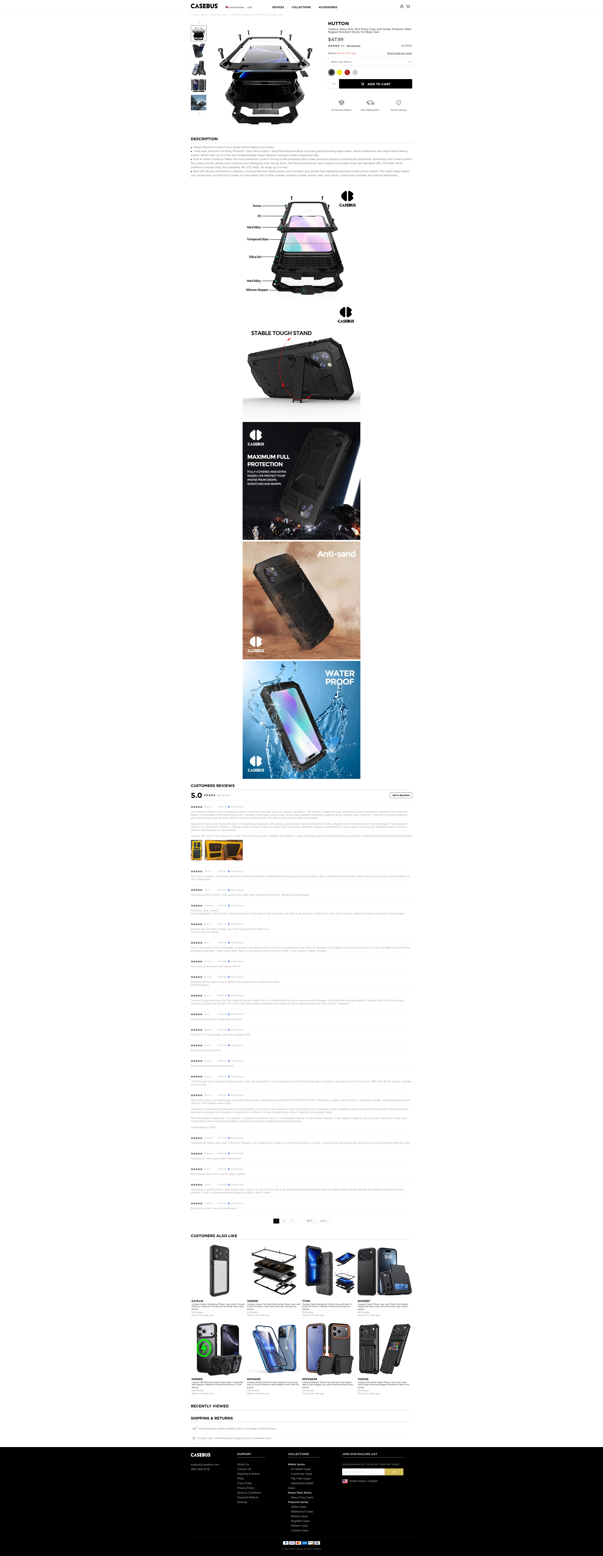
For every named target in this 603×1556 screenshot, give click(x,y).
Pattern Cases (299, 1525)
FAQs (240, 1478)
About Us (243, 1464)
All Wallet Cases (301, 1469)
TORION (363, 1379)
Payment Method (247, 1497)
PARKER (197, 1379)
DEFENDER (309, 1379)
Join (394, 1472)
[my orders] (402, 6)
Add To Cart (379, 84)
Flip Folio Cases (301, 1478)
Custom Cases (300, 1530)
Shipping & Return (248, 1473)
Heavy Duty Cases (302, 1497)
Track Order (244, 1483)
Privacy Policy (245, 1488)
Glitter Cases (299, 1506)
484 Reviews (353, 45)
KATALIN (197, 1301)
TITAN (306, 1301)
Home (194, 15)
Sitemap (242, 1502)
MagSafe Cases (300, 1521)
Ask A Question (401, 795)
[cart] (408, 6)
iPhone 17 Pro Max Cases (214, 15)
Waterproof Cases (302, 1511)
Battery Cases (299, 1516)
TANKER (252, 1301)
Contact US (244, 1469)
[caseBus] (204, 6)
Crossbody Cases (301, 1473)
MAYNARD (254, 1379)
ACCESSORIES (328, 7)
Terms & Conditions (249, 1492)
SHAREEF (364, 1301)
